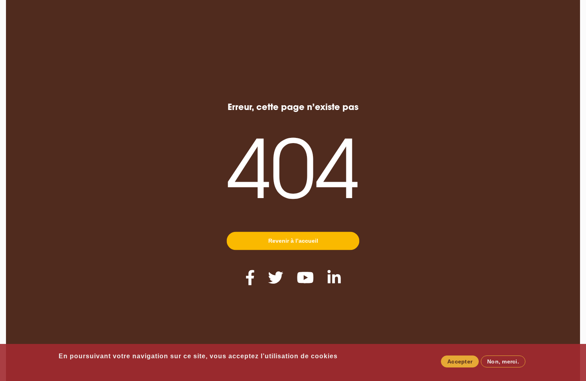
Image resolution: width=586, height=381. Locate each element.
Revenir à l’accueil (293, 241)
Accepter (459, 361)
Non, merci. (503, 361)
